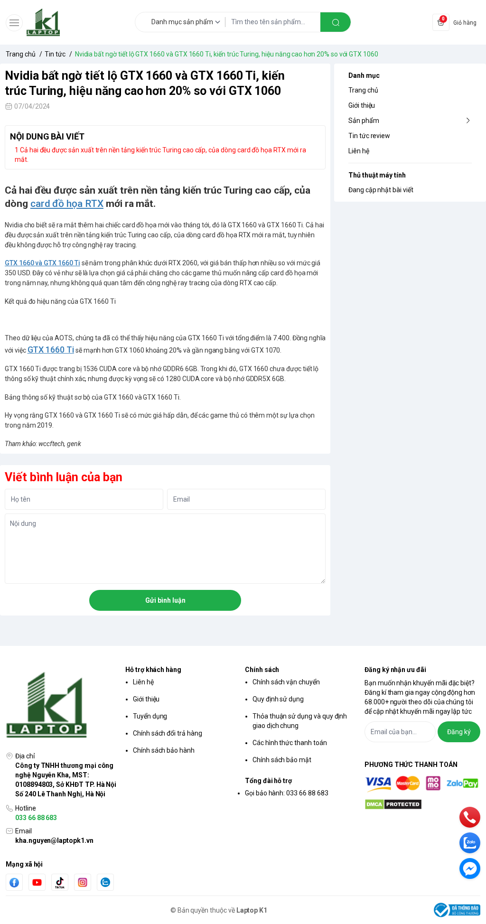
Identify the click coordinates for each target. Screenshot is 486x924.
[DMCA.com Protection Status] (422, 804)
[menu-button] (14, 22)
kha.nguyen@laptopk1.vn (54, 840)
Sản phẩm (363, 120)
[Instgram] (82, 882)
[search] (335, 22)
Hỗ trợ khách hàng (153, 669)
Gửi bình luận (165, 600)
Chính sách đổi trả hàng (167, 733)
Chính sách (262, 669)
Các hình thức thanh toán (289, 743)
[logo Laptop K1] (64, 706)
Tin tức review (369, 136)
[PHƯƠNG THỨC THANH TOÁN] (422, 784)
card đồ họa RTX (66, 203)
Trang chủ (363, 90)
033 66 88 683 (36, 817)
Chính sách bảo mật (281, 760)
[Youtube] (37, 882)
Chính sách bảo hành (164, 750)
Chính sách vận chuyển (286, 682)
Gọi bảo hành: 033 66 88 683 (286, 793)
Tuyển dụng (150, 716)
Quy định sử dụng (278, 699)
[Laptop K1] (43, 22)
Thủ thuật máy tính (377, 175)
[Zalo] (105, 882)
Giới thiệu (361, 105)
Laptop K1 (252, 910)
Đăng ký (459, 732)
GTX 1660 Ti (51, 350)
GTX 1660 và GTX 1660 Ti (42, 263)
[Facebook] (14, 882)
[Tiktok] (60, 882)
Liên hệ (358, 151)
